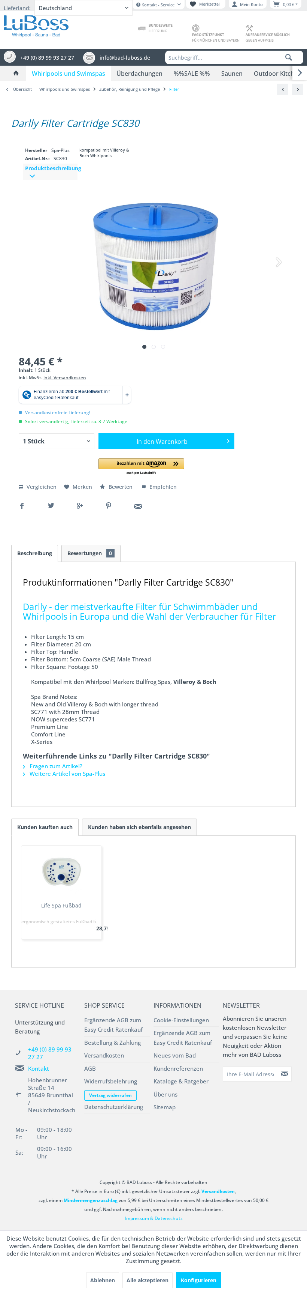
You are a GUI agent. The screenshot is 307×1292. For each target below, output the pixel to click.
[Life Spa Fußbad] (61, 872)
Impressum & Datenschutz (154, 1218)
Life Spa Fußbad (61, 905)
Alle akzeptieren (147, 1280)
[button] (141, 466)
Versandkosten (104, 1055)
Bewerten (120, 486)
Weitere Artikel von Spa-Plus (66, 773)
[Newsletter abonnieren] (285, 1074)
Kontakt (38, 1068)
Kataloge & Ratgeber (181, 1081)
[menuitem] (234, 57)
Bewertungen (89, 553)
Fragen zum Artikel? (55, 766)
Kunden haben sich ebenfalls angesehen (139, 827)
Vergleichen (41, 486)
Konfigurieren (198, 1280)
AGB (90, 1068)
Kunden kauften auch (45, 827)
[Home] (16, 73)
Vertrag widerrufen (110, 1095)
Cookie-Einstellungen (181, 1020)
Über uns (165, 1094)
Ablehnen (102, 1280)
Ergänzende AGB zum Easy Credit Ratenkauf (113, 1025)
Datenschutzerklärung (113, 1106)
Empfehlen (162, 486)
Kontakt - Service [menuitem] (158, 5)
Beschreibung (34, 553)
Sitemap (165, 1107)
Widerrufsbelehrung (110, 1081)
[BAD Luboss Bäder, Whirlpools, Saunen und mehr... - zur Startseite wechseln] (36, 24)
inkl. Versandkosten (64, 377)
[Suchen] (288, 57)
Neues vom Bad (175, 1055)
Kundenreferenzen (178, 1068)
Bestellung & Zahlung (112, 1042)
